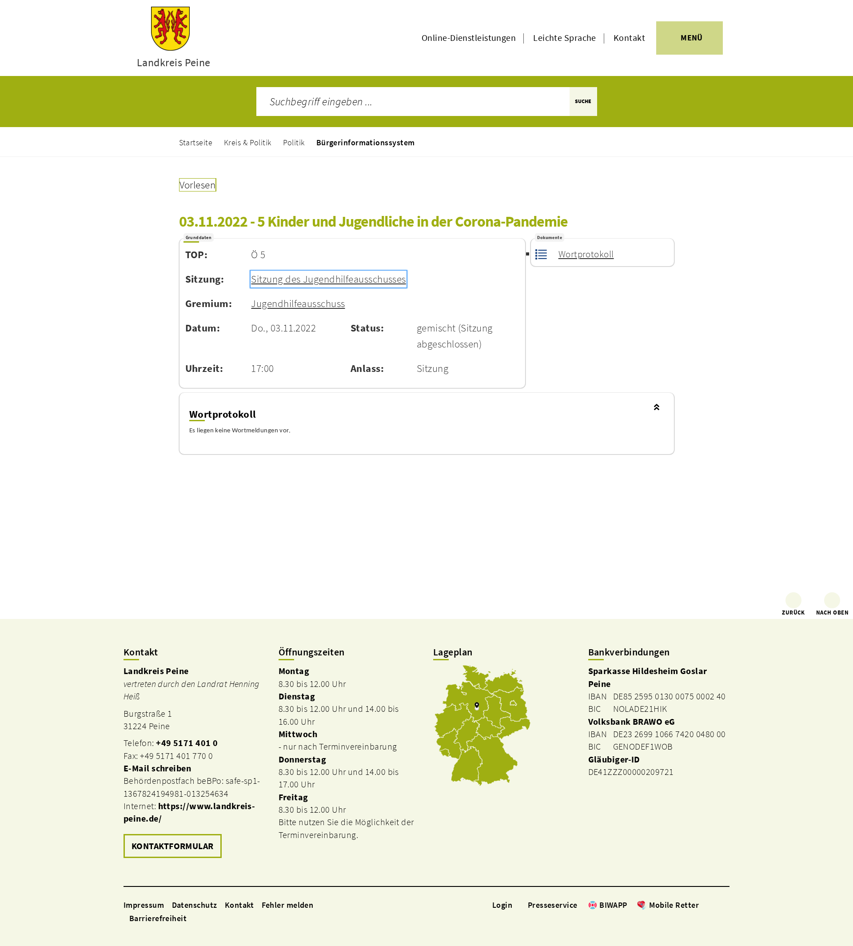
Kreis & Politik (247, 142)
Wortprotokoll (586, 254)
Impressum (144, 905)
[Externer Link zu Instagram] (714, 904)
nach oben (832, 612)
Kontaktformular (173, 846)
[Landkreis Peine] (194, 763)
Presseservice (553, 905)
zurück (793, 612)
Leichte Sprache (564, 38)
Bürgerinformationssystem (365, 142)
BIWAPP (613, 905)
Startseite (196, 142)
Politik (294, 142)
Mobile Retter (674, 905)
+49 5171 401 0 (187, 743)
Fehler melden (288, 905)
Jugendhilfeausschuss (298, 303)
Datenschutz (194, 905)
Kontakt (629, 38)
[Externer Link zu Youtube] (725, 904)
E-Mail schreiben (157, 768)
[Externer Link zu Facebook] (703, 904)
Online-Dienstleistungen (469, 38)
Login (502, 905)
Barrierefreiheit (158, 918)
